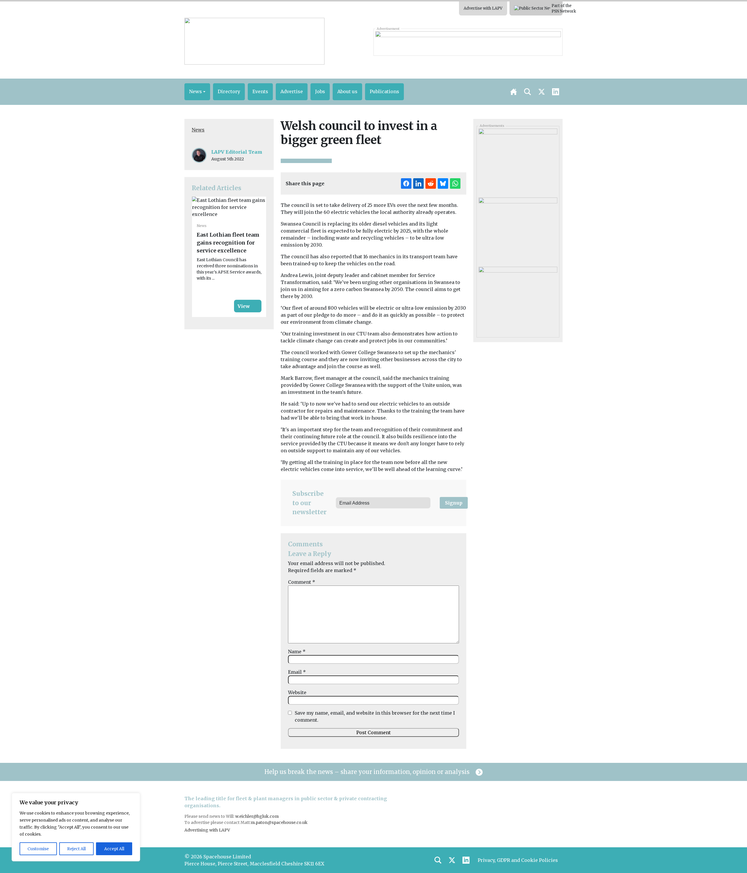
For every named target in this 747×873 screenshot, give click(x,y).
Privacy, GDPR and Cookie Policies (518, 860)
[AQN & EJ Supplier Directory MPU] (518, 299)
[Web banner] (468, 42)
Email (297, 672)
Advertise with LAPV (483, 8)
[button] (197, 91)
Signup (453, 503)
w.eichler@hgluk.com (257, 816)
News (198, 130)
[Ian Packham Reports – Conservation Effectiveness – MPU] (518, 230)
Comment (301, 582)
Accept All (114, 848)
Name (297, 651)
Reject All (76, 848)
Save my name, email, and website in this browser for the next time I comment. (375, 716)
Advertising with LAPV (207, 830)
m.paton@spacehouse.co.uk (279, 822)
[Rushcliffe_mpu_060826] (518, 161)
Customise (38, 848)
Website (297, 692)
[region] (76, 827)
